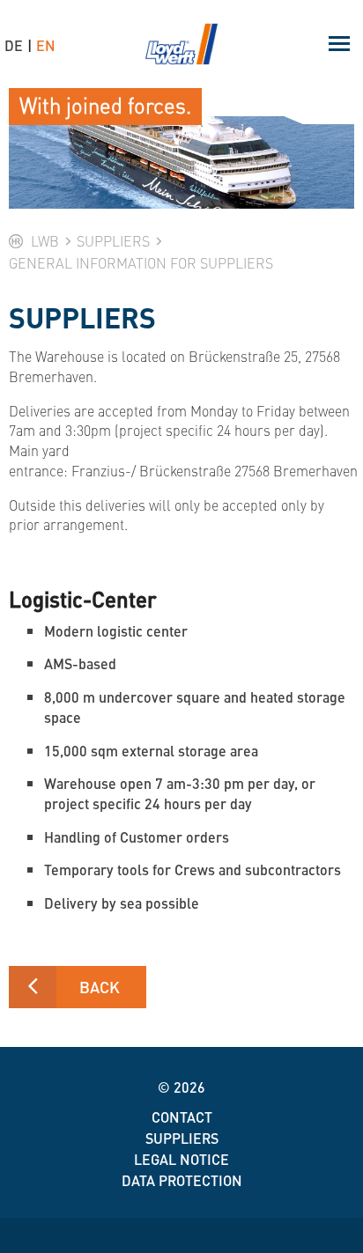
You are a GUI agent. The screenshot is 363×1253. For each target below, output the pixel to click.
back (99, 987)
